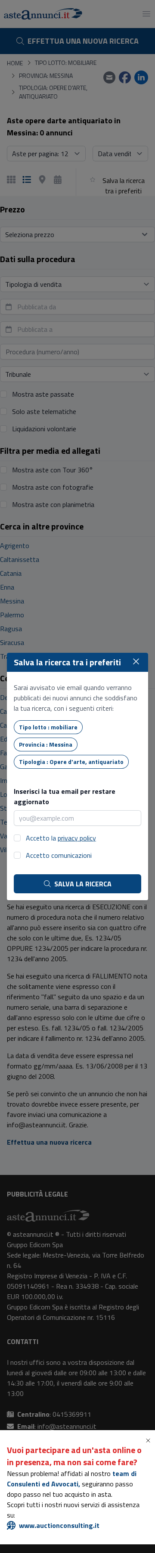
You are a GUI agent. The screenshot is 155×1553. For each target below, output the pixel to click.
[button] (150, 1440)
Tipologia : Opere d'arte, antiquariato (71, 761)
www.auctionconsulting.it (59, 1525)
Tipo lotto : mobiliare (48, 727)
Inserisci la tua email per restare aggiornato (64, 796)
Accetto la (61, 838)
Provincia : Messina (45, 744)
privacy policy (77, 838)
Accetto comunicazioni (59, 855)
